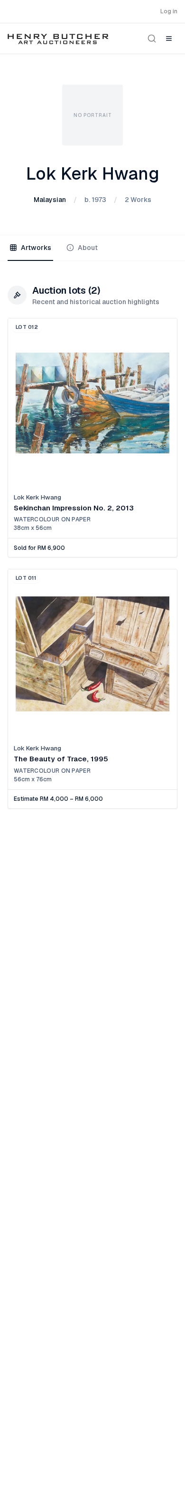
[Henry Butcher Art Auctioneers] (58, 38)
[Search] (152, 38)
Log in (168, 11)
